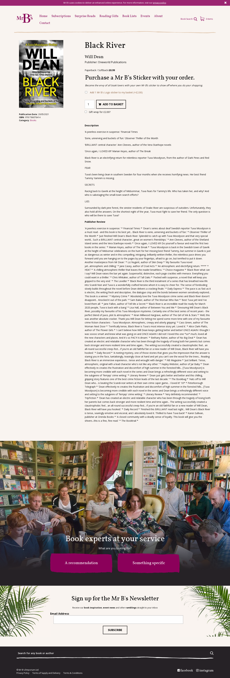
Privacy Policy (23, 673)
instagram (206, 670)
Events (145, 16)
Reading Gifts (109, 16)
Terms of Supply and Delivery (46, 673)
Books (33, 120)
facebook (187, 670)
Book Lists (129, 16)
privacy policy (159, 2)
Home (43, 16)
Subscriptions (61, 16)
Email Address (59, 613)
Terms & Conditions (72, 673)
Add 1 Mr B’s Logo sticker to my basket (116, 92)
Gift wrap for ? (99, 112)
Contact (44, 23)
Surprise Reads (85, 16)
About (158, 16)
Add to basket (113, 104)
